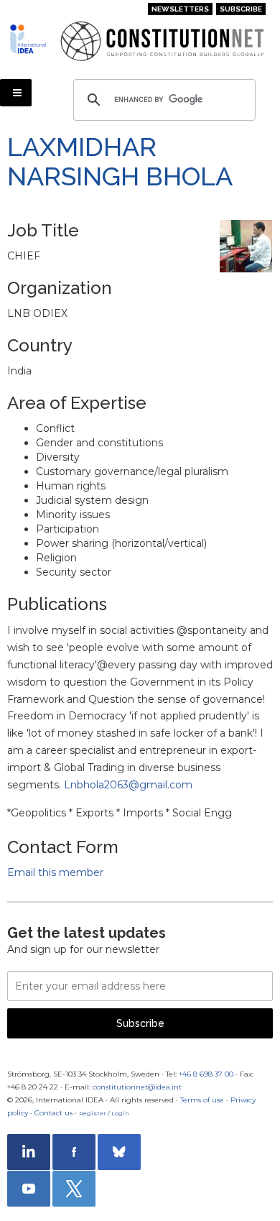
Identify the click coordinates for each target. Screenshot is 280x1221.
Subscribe (241, 9)
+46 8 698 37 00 (206, 1074)
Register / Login (104, 1113)
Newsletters (180, 9)
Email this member (55, 872)
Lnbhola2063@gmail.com (128, 784)
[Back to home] (29, 39)
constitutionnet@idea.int (137, 1087)
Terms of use (202, 1100)
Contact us (53, 1113)
